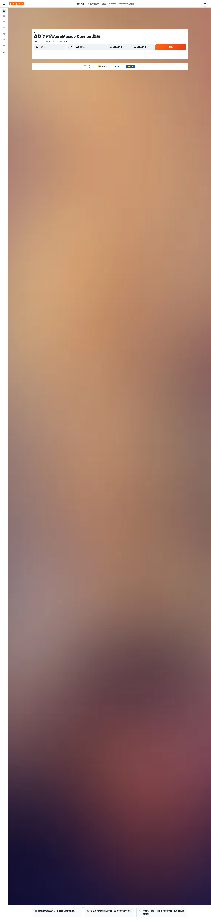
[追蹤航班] (4, 38)
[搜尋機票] (4, 11)
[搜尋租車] (4, 21)
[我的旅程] (4, 45)
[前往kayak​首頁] (16, 3)
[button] (4, 3)
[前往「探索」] (4, 33)
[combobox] (38, 41)
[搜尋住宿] (4, 16)
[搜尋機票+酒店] (4, 26)
